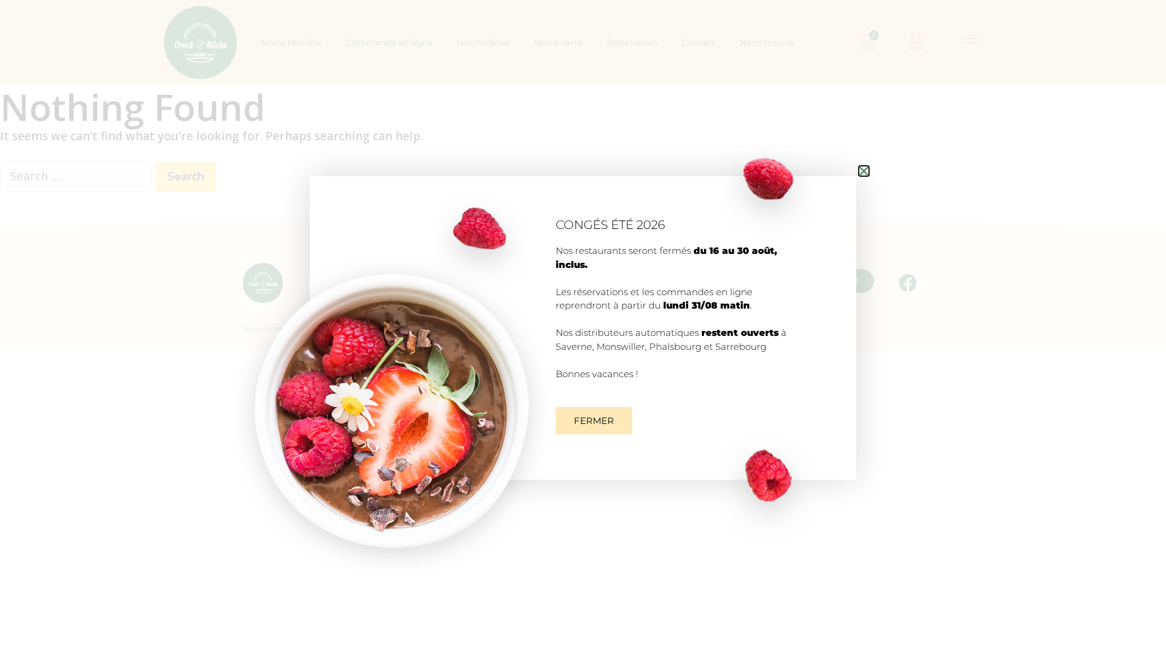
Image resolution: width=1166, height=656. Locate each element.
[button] (594, 420)
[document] (583, 328)
